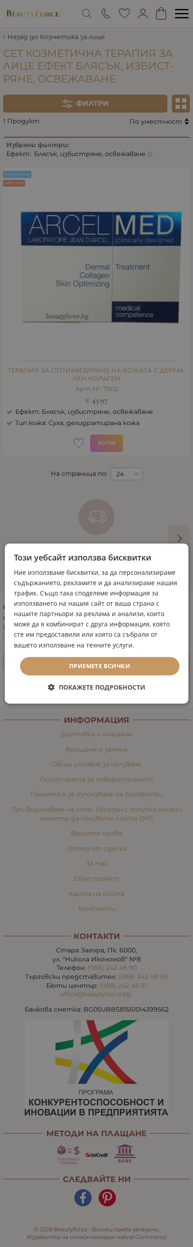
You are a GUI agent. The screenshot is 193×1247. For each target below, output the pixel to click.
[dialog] (97, 623)
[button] (96, 687)
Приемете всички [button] (99, 666)
